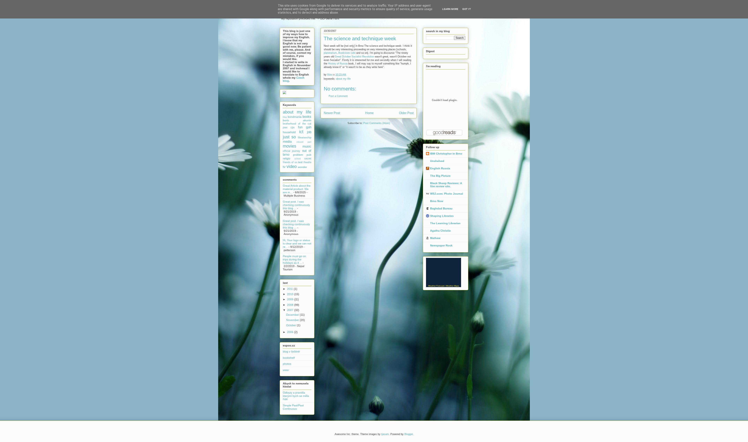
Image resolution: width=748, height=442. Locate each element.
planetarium (330, 52)
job (309, 132)
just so (289, 136)
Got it (466, 9)
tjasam (385, 434)
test (300, 162)
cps (293, 127)
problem (298, 154)
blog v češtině (291, 351)
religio (286, 158)
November (293, 320)
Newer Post (332, 113)
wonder (302, 167)
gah (308, 127)
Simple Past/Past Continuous (293, 407)
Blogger (408, 434)
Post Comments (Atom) (376, 123)
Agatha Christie (440, 230)
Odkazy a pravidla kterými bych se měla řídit (296, 396)
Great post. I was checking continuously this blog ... (296, 205)
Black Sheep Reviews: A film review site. (446, 185)
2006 (290, 332)
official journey (291, 151)
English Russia (440, 168)
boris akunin (297, 120)
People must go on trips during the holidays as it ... (294, 259)
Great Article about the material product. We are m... (296, 189)
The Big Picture (440, 175)
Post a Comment (338, 96)
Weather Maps (452, 286)
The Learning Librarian (445, 223)
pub (309, 154)
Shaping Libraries (442, 215)
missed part (303, 142)
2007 (290, 310)
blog (285, 117)
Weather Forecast (436, 286)
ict (301, 131)
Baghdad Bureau (441, 208)
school (297, 158)
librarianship (304, 137)
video (292, 166)
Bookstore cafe (346, 52)
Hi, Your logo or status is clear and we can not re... (297, 243)
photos (287, 363)
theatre (307, 162)
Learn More (450, 9)
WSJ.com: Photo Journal (446, 193)
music (307, 146)
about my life (343, 78)
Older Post (406, 113)
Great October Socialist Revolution (354, 56)
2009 (290, 299)
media (287, 141)
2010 (290, 294)
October (291, 325)
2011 (290, 288)
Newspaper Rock (441, 245)
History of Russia (338, 63)
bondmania (295, 116)
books (307, 117)
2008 (290, 304)
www (286, 370)
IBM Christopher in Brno (446, 153)
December (293, 314)
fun (300, 127)
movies (289, 146)
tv (284, 167)
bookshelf (289, 357)
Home (369, 113)
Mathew (435, 238)
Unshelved (437, 161)
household (289, 132)
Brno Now (436, 201)
